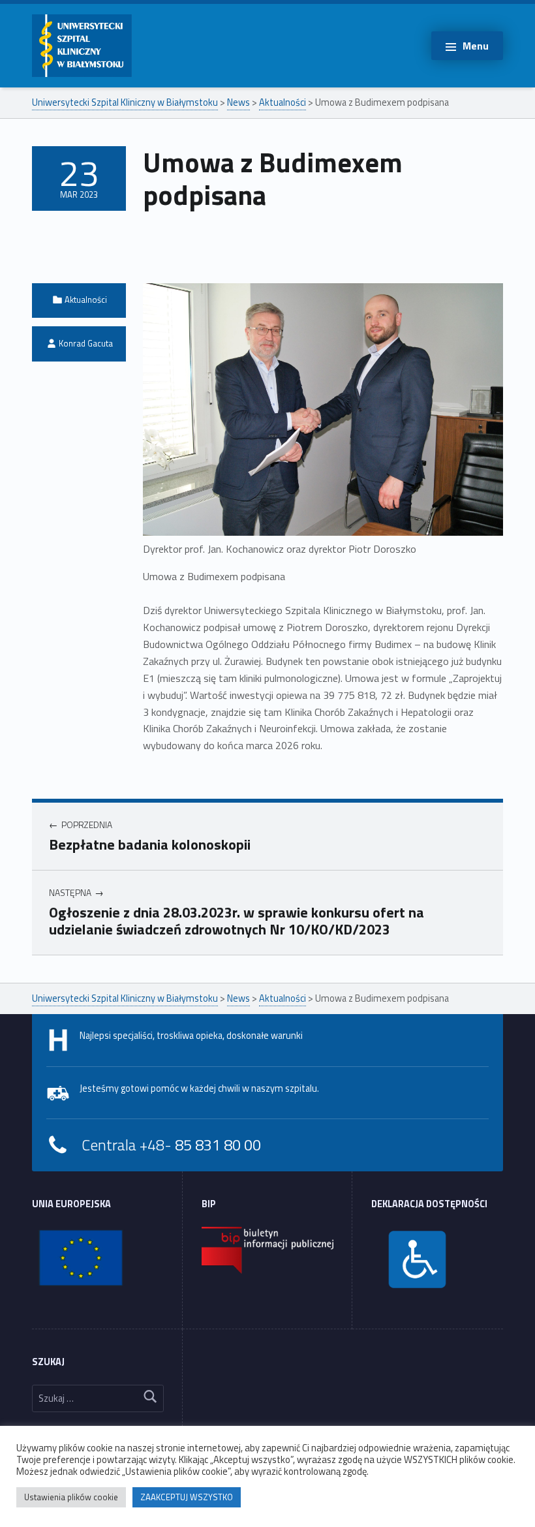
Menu (476, 46)
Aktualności (86, 299)
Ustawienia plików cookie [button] (71, 1497)
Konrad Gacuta (86, 343)
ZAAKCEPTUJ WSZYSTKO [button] (186, 1497)
